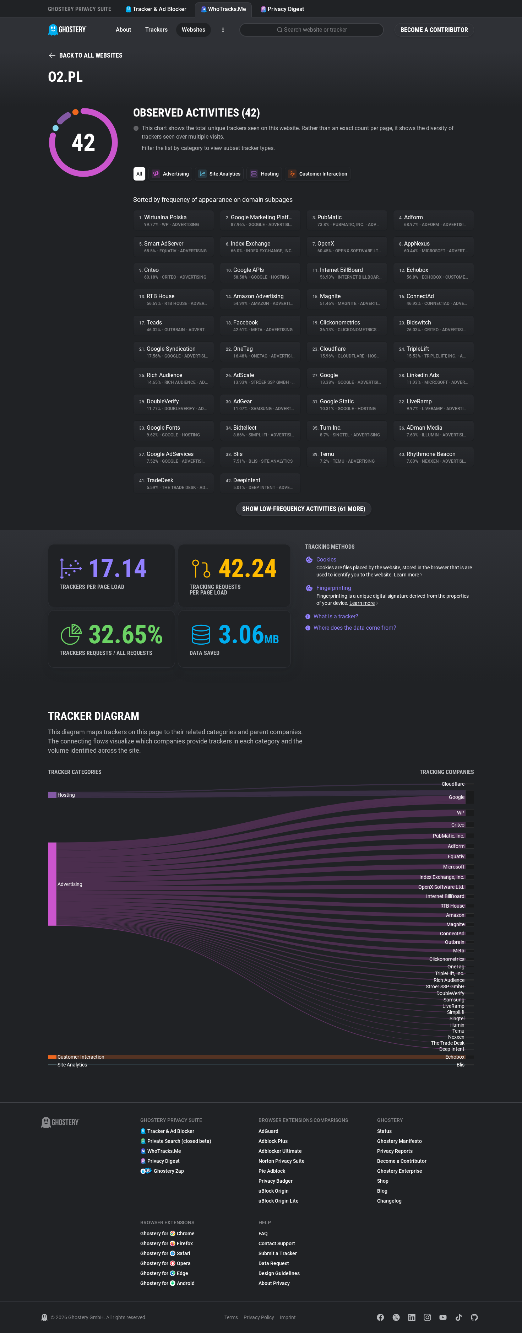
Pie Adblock (272, 1171)
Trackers (156, 29)
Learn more (406, 574)
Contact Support (277, 1243)
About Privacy (274, 1283)
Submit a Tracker (278, 1253)
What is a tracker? (336, 616)
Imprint (288, 1317)
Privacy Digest (286, 9)
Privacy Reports (395, 1151)
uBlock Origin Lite (279, 1201)
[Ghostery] (67, 30)
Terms (231, 1317)
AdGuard (268, 1131)
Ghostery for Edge (164, 1273)
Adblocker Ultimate (280, 1151)
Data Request (274, 1263)
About (123, 29)
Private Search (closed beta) (179, 1141)
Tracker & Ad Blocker (159, 9)
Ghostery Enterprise (399, 1171)
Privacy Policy (259, 1317)
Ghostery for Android (167, 1283)
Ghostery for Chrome (167, 1233)
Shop (382, 1181)
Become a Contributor (434, 29)
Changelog (389, 1201)
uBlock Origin (274, 1191)
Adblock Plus (273, 1141)
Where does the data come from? (355, 627)
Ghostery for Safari (165, 1253)
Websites (193, 29)
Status (384, 1131)
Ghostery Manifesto (399, 1141)
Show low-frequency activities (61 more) (303, 508)
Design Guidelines (279, 1273)
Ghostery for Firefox (166, 1243)
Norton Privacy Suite (282, 1161)
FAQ (263, 1233)
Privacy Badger (276, 1181)
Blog (382, 1191)
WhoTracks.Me (227, 9)
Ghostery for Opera (165, 1263)
